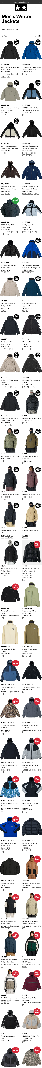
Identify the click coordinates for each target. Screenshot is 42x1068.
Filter (5, 36)
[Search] (6, 7)
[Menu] (2, 7)
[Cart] (39, 7)
